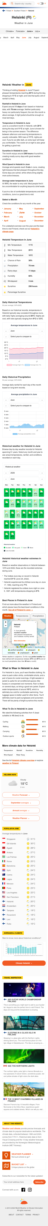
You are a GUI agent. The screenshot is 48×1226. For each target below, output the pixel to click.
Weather (8, 615)
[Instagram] (30, 1190)
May (18, 37)
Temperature (8, 750)
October (37, 212)
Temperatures (22, 615)
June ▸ (30, 31)
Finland (8, 11)
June (24, 37)
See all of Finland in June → (20, 609)
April (12, 37)
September (39, 208)
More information (19, 641)
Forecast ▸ (20, 31)
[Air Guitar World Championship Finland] (24, 990)
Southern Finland (20, 11)
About (11, 1214)
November (39, 216)
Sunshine (29, 750)
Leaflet (29, 647)
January (7, 208)
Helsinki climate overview (23, 760)
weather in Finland (10, 763)
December (38, 220)
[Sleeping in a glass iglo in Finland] (24, 1023)
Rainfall (19, 750)
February (8, 212)
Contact (20, 1214)
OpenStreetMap (40, 647)
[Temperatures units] (41, 3)
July (29, 37)
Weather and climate (11, 1128)
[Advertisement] (24, 61)
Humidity (39, 750)
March (5, 37)
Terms (28, 1214)
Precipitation (38, 615)
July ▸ (37, 31)
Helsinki (31, 11)
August (36, 37)
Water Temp (20, 755)
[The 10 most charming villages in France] (24, 1089)
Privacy (36, 1214)
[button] (24, 646)
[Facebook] (23, 1190)
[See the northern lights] (24, 1056)
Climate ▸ (10, 31)
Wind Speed (8, 755)
